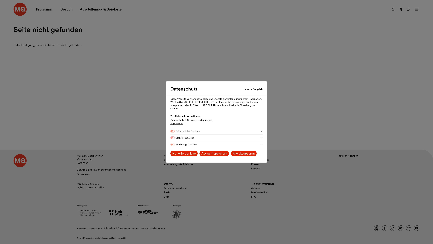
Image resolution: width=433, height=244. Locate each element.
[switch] (172, 137)
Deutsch (247, 89)
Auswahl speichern (214, 153)
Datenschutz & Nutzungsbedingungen (191, 120)
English (258, 89)
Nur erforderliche (184, 153)
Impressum (176, 123)
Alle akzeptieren (244, 153)
